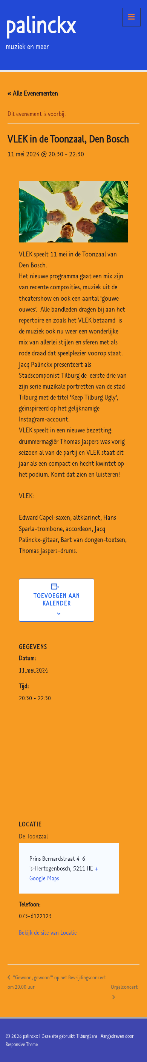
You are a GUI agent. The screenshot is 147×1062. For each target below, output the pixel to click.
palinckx (41, 24)
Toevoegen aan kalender (57, 599)
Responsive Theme (22, 1044)
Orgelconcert (124, 986)
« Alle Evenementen (33, 93)
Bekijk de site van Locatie (48, 932)
